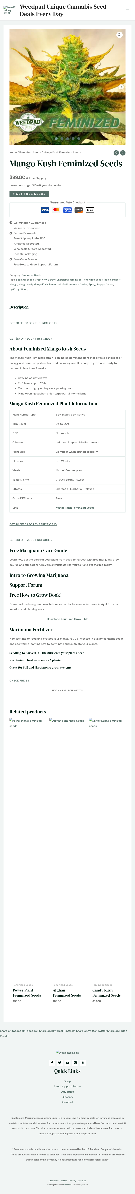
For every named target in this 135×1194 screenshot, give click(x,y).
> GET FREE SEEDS (29, 193)
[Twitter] (60, 1063)
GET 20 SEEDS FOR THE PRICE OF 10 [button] (33, 323)
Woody (25, 289)
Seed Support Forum (67, 1086)
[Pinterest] (75, 1063)
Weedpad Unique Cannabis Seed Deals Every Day (63, 10)
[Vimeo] (83, 1063)
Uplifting (14, 289)
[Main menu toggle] (127, 10)
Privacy (72, 1180)
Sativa (84, 284)
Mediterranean (70, 284)
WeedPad (67, 1184)
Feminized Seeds (30, 152)
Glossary (67, 1097)
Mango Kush (25, 284)
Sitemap (82, 1180)
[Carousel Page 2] (61, 138)
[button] (119, 35)
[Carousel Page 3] (67, 138)
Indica (107, 279)
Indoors (116, 279)
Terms (64, 1180)
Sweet (109, 284)
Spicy (92, 284)
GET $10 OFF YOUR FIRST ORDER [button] (30, 338)
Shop (67, 1081)
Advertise (67, 1092)
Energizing (63, 279)
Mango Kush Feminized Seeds (75, 508)
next (121, 86)
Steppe (101, 284)
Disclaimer (54, 1180)
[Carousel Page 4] (73, 138)
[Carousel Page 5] (78, 138)
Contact (67, 1102)
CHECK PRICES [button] (19, 680)
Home (13, 152)
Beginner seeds (25, 279)
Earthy (52, 279)
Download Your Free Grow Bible (67, 619)
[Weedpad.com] (67, 1052)
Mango (13, 284)
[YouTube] (67, 1063)
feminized (76, 279)
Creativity (41, 279)
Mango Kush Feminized (47, 284)
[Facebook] (52, 1063)
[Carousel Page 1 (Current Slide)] (56, 138)
